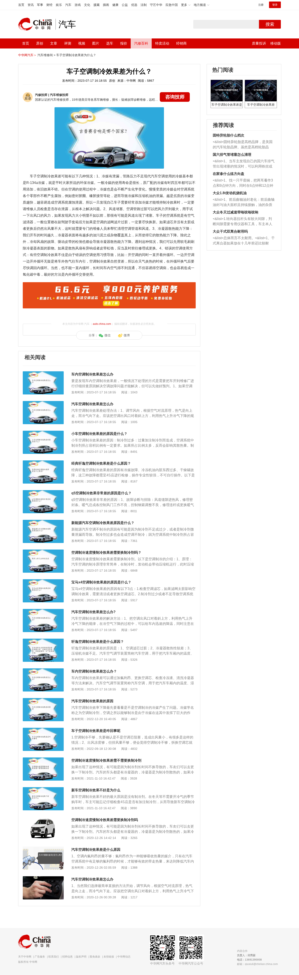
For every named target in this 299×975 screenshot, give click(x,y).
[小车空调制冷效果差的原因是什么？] (43, 433)
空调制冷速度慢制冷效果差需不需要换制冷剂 (106, 760)
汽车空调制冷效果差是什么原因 (95, 849)
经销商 (181, 43)
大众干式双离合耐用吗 (230, 231)
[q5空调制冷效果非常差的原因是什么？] (43, 492)
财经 (49, 5)
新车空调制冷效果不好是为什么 (95, 790)
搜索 (270, 24)
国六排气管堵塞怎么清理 (232, 154)
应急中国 (171, 5)
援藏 (96, 5)
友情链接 (109, 956)
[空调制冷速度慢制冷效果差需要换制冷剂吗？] (43, 551)
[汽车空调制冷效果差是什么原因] (43, 849)
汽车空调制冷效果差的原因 (92, 701)
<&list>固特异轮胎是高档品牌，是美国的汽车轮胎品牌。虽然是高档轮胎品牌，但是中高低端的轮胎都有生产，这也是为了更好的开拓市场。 (243, 145)
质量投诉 (259, 43)
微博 (127, 335)
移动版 (275, 43)
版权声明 (81, 956)
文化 (87, 5)
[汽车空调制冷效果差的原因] (43, 700)
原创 (39, 43)
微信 (107, 335)
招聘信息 (67, 956)
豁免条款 (95, 956)
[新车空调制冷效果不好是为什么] (43, 789)
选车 (109, 43)
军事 (40, 5)
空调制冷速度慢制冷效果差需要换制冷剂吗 (104, 820)
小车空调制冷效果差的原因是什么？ (99, 434)
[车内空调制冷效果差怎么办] (43, 373)
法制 (144, 5)
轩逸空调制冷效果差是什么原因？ (97, 641)
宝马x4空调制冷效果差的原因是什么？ (101, 582)
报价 (123, 43)
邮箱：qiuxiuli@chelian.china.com (257, 964)
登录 (275, 4)
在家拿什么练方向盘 (228, 174)
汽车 (68, 5)
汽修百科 (141, 43)
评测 (67, 43)
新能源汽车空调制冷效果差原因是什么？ (102, 523)
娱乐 (59, 5)
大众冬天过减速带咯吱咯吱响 (235, 212)
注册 (261, 4)
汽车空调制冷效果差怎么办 (92, 404)
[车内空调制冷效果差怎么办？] (43, 670)
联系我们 (53, 956)
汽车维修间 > (46, 55)
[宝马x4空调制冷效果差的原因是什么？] (43, 581)
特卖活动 (162, 43)
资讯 (31, 5)
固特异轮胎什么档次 (228, 135)
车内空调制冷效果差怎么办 (92, 374)
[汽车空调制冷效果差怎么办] (43, 403)
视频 (81, 43)
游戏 (78, 5)
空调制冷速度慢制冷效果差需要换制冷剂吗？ (106, 552)
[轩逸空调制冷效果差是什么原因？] (43, 641)
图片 (95, 43)
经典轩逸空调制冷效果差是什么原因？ (101, 463)
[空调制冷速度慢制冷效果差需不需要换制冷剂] (43, 759)
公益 (125, 5)
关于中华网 (24, 956)
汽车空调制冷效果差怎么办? (93, 612)
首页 (21, 5)
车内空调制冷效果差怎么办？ (94, 671)
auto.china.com (102, 323)
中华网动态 (123, 956)
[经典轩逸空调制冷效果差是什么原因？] (43, 462)
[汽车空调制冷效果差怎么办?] (43, 611)
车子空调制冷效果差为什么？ (76, 55)
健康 (115, 5)
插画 (106, 5)
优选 (134, 5)
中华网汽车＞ (27, 55)
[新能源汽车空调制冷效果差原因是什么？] (43, 522)
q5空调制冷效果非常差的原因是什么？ (101, 493)
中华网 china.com (36, 24)
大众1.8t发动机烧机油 (230, 193)
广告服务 (40, 956)
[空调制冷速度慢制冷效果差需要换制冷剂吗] (43, 819)
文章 (53, 43)
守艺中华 (156, 5)
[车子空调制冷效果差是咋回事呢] (43, 730)
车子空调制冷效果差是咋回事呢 (95, 731)
